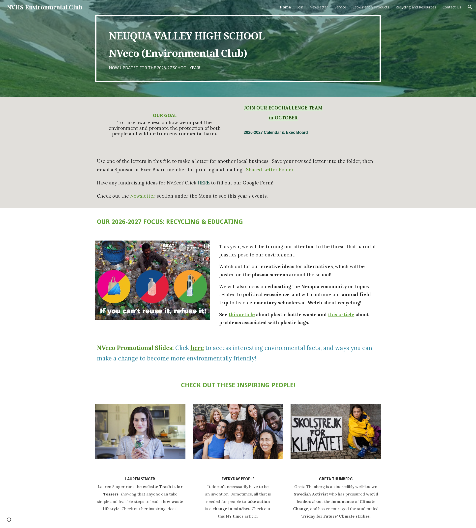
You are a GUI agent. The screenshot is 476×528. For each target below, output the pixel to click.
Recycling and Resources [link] (416, 6)
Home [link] (285, 6)
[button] (470, 7)
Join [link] (300, 6)
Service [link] (340, 6)
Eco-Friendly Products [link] (371, 6)
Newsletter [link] (319, 6)
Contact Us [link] (452, 6)
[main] (238, 48)
